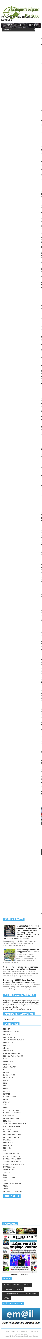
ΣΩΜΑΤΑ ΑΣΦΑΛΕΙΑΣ (10, 1178)
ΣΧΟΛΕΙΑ (6, 1172)
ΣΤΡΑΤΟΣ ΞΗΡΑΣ (9, 1167)
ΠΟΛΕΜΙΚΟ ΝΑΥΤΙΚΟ (11, 1137)
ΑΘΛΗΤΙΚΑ (7, 1034)
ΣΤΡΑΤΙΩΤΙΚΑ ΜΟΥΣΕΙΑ (11, 1156)
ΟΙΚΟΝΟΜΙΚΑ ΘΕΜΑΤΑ (11, 1126)
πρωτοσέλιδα (16, 1274)
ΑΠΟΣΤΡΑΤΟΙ (8, 1042)
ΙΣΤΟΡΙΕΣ (6, 1094)
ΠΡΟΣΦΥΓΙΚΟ (8, 1145)
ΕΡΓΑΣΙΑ (6, 1089)
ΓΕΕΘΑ (5, 1059)
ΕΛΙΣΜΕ (6, 1080)
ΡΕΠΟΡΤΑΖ (7, 1148)
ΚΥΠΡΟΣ (6, 1102)
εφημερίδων (25, 1274)
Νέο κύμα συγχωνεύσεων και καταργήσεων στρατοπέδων (27, 950)
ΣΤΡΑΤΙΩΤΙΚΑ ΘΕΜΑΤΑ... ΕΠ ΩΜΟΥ (27, 1331)
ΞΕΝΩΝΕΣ (6, 1121)
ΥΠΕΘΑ (6, 1189)
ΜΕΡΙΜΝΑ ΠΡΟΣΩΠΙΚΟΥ (12, 1113)
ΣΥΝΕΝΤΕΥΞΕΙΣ (9, 1170)
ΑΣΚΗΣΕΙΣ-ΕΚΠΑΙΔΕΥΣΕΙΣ (12, 1053)
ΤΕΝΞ (5, 1180)
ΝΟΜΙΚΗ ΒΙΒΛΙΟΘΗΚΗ (11, 1118)
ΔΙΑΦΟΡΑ (6, 1064)
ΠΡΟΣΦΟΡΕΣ (8, 1143)
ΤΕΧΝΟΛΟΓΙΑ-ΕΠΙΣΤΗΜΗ (12, 1183)
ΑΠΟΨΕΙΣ (6, 1045)
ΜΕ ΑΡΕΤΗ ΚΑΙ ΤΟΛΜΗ (11, 1110)
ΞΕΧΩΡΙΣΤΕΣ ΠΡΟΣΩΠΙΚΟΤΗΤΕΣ (15, 1124)
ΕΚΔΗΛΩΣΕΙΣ (8, 1078)
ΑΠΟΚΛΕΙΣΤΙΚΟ (9, 1037)
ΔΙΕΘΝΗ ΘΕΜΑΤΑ (9, 1067)
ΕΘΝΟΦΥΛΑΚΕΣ (9, 1075)
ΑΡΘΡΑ (6, 1048)
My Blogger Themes (31, 1336)
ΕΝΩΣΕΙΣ (6, 1086)
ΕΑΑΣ (5, 1070)
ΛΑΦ (5, 1105)
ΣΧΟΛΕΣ (6, 1175)
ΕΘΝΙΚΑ (6, 1072)
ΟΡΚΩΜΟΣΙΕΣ (8, 1129)
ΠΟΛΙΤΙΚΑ (6, 1140)
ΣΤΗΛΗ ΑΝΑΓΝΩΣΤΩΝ (11, 1153)
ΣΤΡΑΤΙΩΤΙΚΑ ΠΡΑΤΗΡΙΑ (12, 1159)
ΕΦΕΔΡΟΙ (6, 1091)
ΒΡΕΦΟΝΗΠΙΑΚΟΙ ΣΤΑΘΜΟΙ (13, 1056)
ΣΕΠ (4, 1151)
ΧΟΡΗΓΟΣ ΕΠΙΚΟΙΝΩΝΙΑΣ (12, 1191)
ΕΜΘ (5, 1083)
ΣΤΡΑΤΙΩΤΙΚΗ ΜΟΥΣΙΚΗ (12, 1162)
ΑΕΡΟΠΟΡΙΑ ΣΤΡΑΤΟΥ (11, 1032)
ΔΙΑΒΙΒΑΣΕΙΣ (8, 1061)
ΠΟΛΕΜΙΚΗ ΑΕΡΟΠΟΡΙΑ (12, 1134)
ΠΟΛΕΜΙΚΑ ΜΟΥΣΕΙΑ (11, 1132)
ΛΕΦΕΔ (6, 1107)
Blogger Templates (21, 1334)
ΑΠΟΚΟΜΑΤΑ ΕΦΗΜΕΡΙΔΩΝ (13, 1040)
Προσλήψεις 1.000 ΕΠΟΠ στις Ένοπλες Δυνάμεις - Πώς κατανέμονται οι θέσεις (19, 981)
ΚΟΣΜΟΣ (6, 1099)
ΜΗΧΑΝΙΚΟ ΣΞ (8, 1116)
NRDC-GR (6, 1029)
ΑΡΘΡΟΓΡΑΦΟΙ (8, 1051)
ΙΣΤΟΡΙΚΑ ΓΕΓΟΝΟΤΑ (11, 1097)
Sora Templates (17, 1336)
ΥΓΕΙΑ (5, 1186)
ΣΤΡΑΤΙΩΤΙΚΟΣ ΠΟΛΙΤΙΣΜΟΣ (13, 1164)
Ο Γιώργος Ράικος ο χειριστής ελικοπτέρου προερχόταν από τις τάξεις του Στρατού (20, 968)
